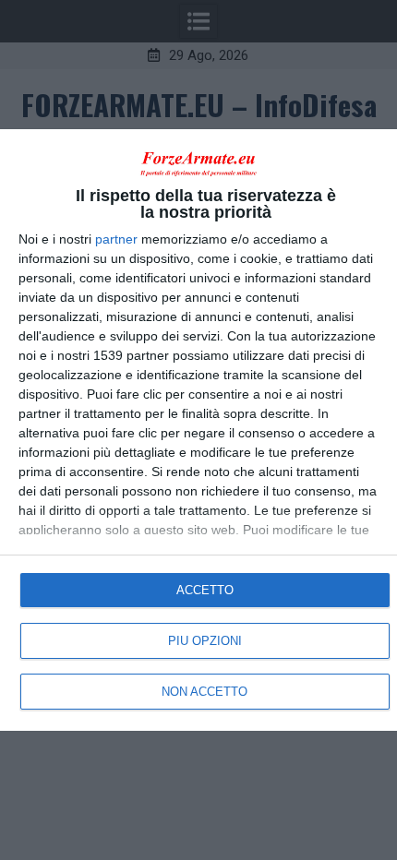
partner (116, 239)
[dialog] (198, 430)
